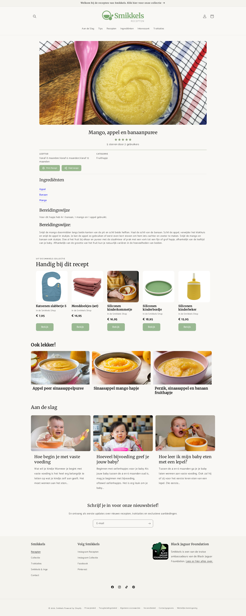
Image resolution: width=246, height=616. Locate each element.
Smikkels (60, 608)
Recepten (36, 552)
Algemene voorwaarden (130, 608)
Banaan (43, 195)
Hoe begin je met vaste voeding (57, 459)
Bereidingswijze (54, 210)
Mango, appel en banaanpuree (123, 132)
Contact (35, 575)
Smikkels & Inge (39, 569)
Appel (42, 189)
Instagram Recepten (88, 552)
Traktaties (36, 564)
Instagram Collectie (88, 558)
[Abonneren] (149, 523)
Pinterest (82, 569)
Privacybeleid (90, 608)
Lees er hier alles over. (199, 561)
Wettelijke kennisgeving (187, 608)
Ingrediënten (51, 179)
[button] (34, 16)
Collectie (35, 558)
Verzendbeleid (150, 608)
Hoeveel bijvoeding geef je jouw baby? (123, 459)
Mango (43, 200)
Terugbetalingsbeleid (108, 608)
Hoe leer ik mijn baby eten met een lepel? (185, 459)
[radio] (116, 139)
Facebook (83, 564)
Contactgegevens (166, 608)
